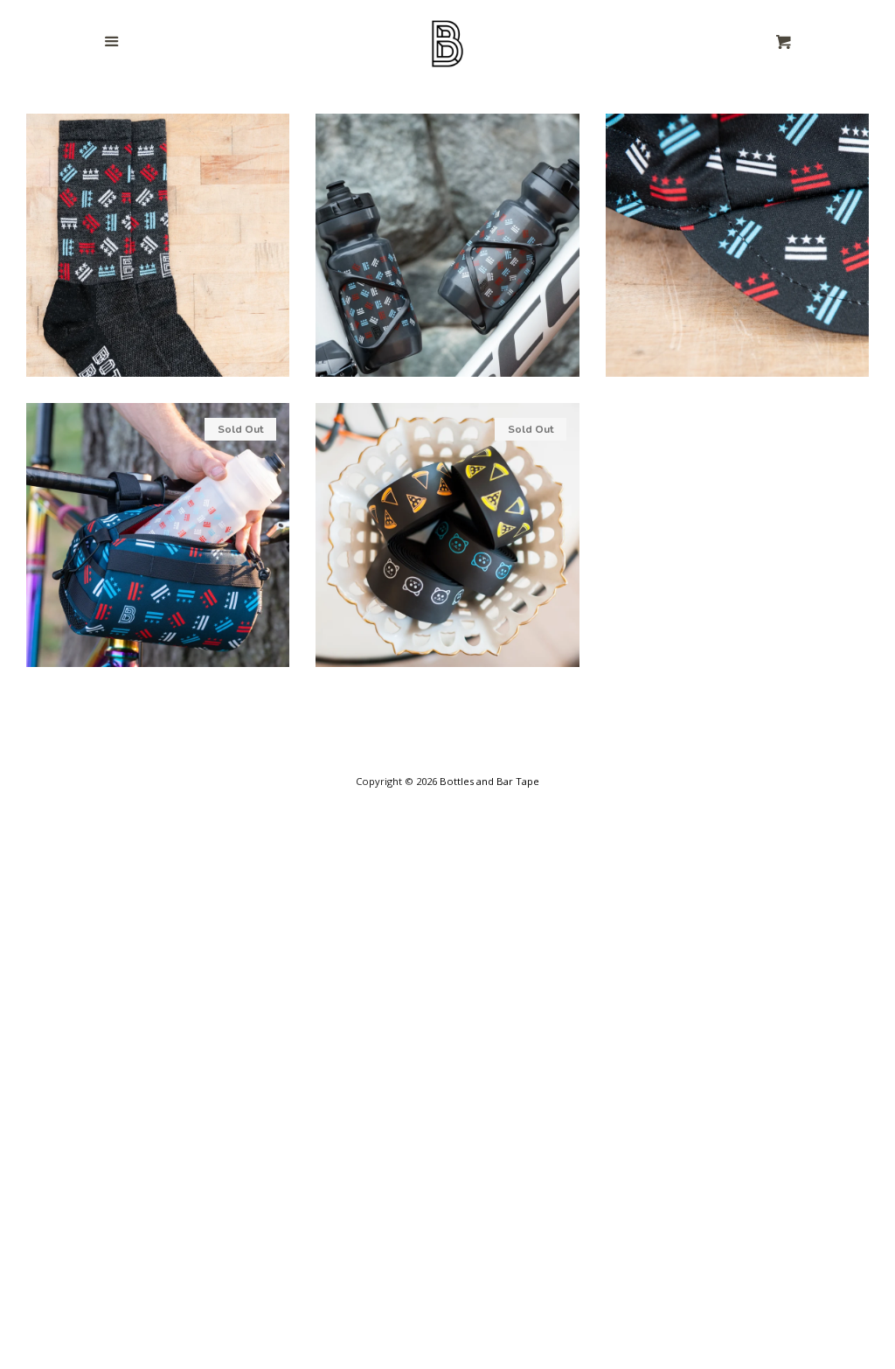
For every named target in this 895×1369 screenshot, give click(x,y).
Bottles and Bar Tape (489, 781)
